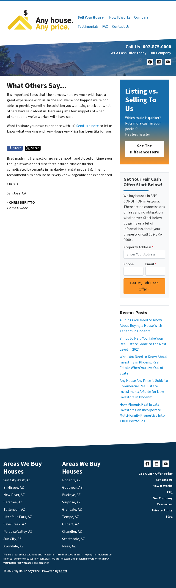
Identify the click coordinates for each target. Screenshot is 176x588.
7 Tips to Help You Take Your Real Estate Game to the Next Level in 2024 (143, 344)
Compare (141, 17)
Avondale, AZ (13, 546)
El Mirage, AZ (13, 487)
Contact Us (120, 26)
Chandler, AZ (72, 531)
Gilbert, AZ (70, 524)
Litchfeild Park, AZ (17, 516)
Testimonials (88, 26)
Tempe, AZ (70, 516)
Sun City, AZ (12, 538)
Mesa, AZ (69, 546)
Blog (169, 516)
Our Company (160, 52)
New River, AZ (14, 494)
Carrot (63, 571)
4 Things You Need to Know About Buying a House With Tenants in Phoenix (141, 326)
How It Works (119, 17)
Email (150, 264)
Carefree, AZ (12, 502)
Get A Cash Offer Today (128, 52)
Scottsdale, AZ (73, 538)
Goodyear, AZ (72, 487)
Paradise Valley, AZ (17, 531)
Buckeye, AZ (71, 494)
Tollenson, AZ (14, 509)
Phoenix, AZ (71, 480)
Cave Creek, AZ (14, 524)
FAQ (105, 26)
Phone (129, 264)
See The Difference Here (144, 149)
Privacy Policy (162, 510)
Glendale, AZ (72, 509)
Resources (165, 504)
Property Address (139, 247)
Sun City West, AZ (16, 480)
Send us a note (87, 125)
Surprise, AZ (71, 502)
